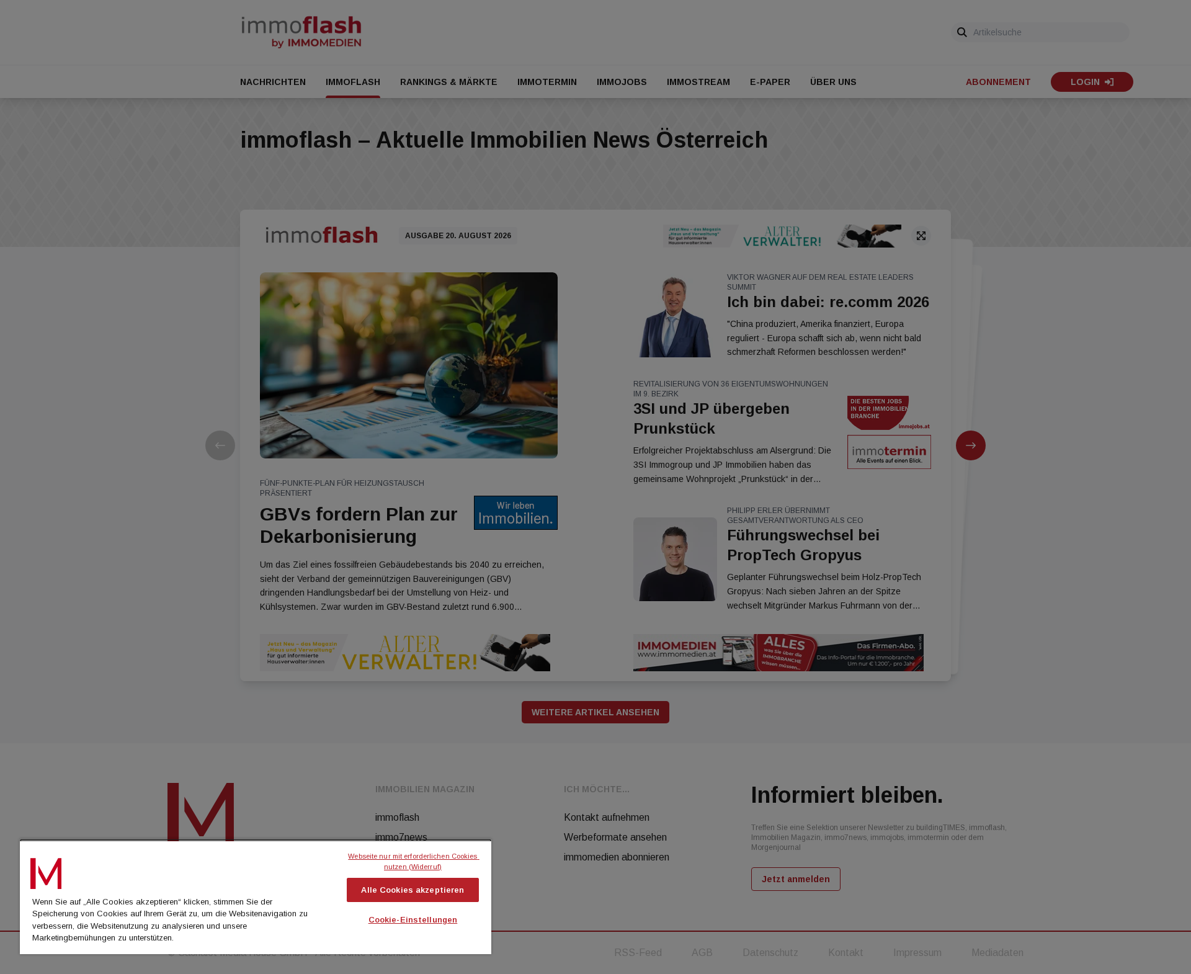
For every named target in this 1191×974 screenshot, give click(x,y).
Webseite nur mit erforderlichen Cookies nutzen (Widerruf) (413, 861)
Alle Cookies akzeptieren (412, 890)
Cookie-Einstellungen (413, 919)
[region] (255, 896)
